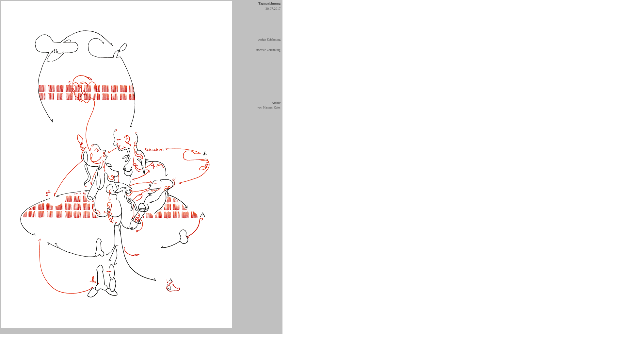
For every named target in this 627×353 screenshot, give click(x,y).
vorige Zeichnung (269, 39)
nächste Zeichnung (268, 50)
